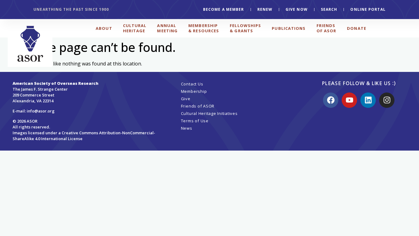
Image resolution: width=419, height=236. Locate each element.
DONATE (356, 28)
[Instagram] (386, 100)
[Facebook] (330, 100)
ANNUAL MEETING (167, 28)
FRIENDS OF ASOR (326, 28)
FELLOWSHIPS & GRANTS (245, 28)
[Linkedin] (368, 100)
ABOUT (104, 28)
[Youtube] (349, 100)
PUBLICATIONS (289, 28)
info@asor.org (41, 111)
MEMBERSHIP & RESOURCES (203, 28)
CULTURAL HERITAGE (135, 28)
